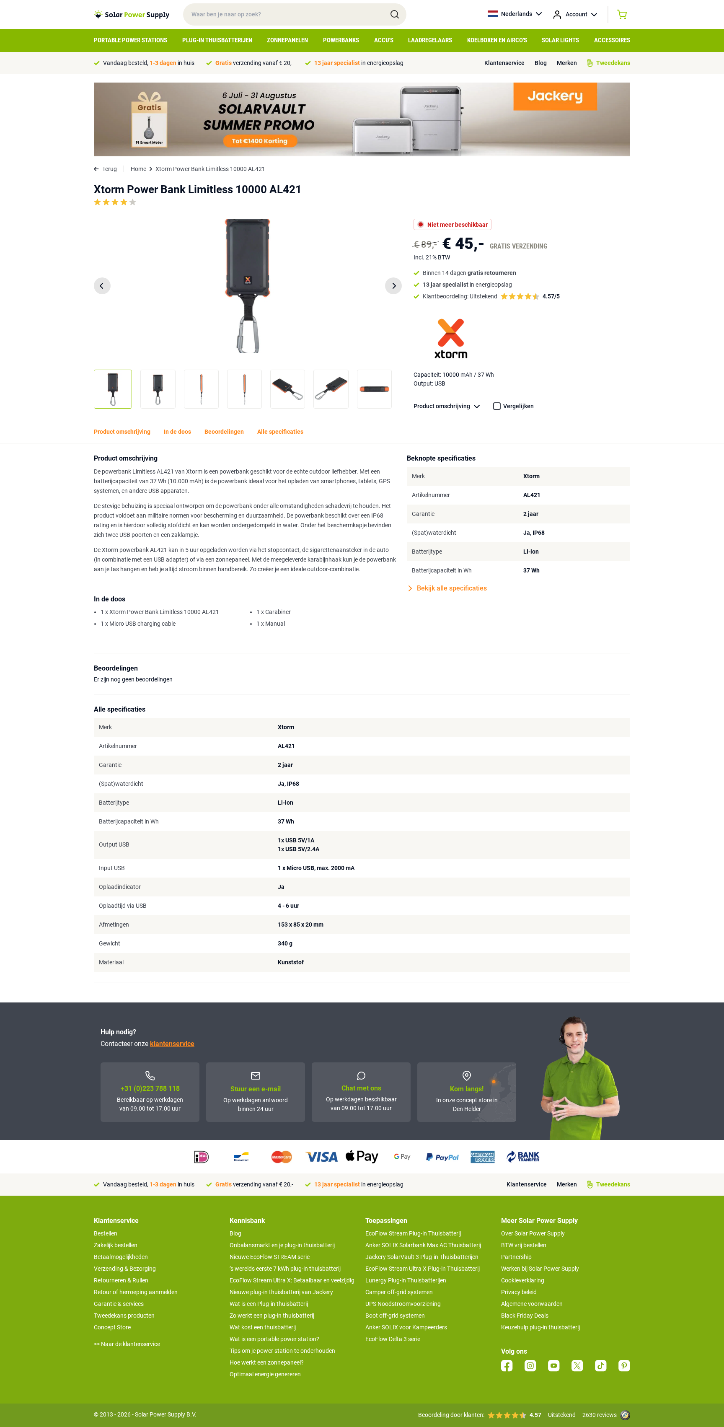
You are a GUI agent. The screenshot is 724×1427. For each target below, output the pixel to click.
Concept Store (112, 1327)
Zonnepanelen (287, 40)
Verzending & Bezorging (125, 1268)
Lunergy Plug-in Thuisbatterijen (405, 1280)
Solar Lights (560, 40)
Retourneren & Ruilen (121, 1280)
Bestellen (105, 1233)
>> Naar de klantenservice (127, 1344)
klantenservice (172, 1044)
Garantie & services (119, 1303)
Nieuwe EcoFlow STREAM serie (270, 1256)
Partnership (516, 1256)
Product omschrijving (442, 406)
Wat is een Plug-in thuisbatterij (269, 1303)
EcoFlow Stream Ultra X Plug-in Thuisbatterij (422, 1268)
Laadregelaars (430, 40)
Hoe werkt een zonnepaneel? (267, 1362)
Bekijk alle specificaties (452, 588)
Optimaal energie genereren (265, 1374)
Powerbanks (341, 40)
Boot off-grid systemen (395, 1315)
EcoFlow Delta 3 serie (392, 1339)
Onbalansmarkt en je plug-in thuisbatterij (282, 1245)
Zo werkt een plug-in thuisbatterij (272, 1315)
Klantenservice (504, 63)
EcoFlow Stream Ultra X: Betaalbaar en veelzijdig (292, 1280)
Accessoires (612, 40)
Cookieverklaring (522, 1280)
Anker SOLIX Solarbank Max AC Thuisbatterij (423, 1245)
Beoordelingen (224, 431)
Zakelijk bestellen (115, 1245)
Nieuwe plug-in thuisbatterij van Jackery (281, 1292)
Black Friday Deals (524, 1315)
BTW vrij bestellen (523, 1245)
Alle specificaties (280, 431)
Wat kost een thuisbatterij (263, 1327)
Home (138, 169)
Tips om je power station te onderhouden (282, 1350)
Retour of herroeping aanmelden (136, 1292)
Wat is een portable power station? (274, 1339)
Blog (541, 63)
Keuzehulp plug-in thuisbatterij (540, 1327)
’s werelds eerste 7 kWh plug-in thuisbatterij (285, 1268)
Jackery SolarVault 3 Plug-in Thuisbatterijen (421, 1256)
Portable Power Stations (130, 40)
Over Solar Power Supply (533, 1233)
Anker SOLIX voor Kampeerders (406, 1327)
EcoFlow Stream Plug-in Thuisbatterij (413, 1233)
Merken (567, 63)
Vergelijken (518, 406)
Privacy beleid (519, 1292)
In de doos (177, 431)
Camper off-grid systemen (399, 1292)
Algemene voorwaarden (532, 1303)
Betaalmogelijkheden (121, 1256)
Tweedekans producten (124, 1315)
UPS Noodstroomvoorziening (403, 1303)
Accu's (383, 40)
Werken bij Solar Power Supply (540, 1268)
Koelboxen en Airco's (497, 40)
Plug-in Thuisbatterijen (217, 40)
